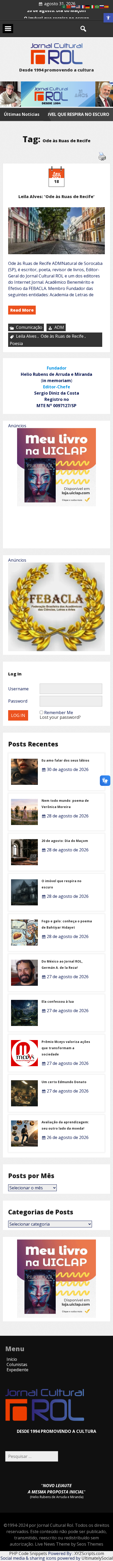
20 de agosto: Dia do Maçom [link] (56, 18)
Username (18, 689)
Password (17, 701)
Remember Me (58, 712)
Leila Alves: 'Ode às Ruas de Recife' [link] (56, 196)
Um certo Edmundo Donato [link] (64, 1082)
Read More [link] (22, 310)
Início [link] (12, 1359)
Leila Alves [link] (26, 336)
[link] (108, 17)
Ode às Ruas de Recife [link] (62, 336)
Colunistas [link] (17, 1364)
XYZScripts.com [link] (89, 1553)
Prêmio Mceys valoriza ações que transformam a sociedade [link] (66, 1048)
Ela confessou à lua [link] (58, 1001)
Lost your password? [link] (60, 717)
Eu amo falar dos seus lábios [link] (65, 760)
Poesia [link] (16, 343)
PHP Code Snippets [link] (28, 1553)
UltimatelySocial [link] (97, 1558)
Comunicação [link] (29, 327)
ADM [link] (59, 327)
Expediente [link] (17, 1370)
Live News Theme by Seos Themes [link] (69, 1544)
